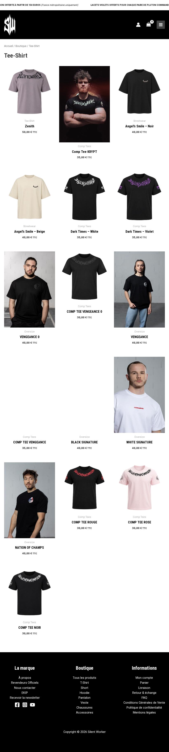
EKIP (25, 693)
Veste (84, 702)
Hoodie (84, 693)
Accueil (8, 46)
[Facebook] (17, 704)
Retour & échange (144, 693)
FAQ (144, 698)
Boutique (20, 46)
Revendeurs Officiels (25, 683)
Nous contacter (24, 688)
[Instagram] (24, 704)
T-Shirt (84, 683)
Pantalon (84, 698)
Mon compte (144, 678)
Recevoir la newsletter (25, 698)
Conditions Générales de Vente (144, 702)
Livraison (144, 688)
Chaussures (84, 707)
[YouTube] (32, 704)
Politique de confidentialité (144, 707)
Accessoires (84, 712)
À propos (25, 678)
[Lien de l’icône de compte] (138, 24)
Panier (144, 683)
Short (84, 688)
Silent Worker (36, 24)
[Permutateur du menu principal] (161, 25)
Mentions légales (144, 712)
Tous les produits (84, 678)
